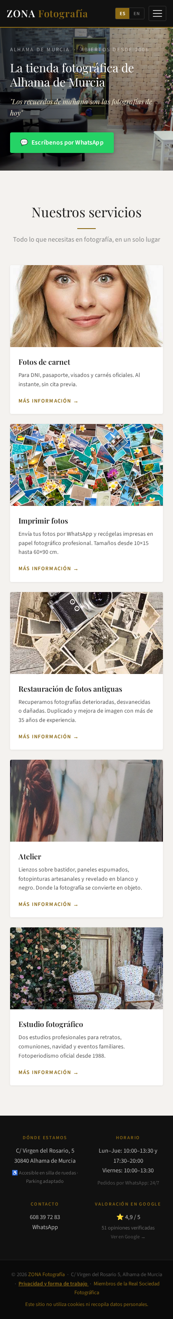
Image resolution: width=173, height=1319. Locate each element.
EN (137, 13)
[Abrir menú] (157, 13)
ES (123, 13)
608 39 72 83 (45, 1217)
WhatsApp (45, 1227)
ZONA (47, 13)
